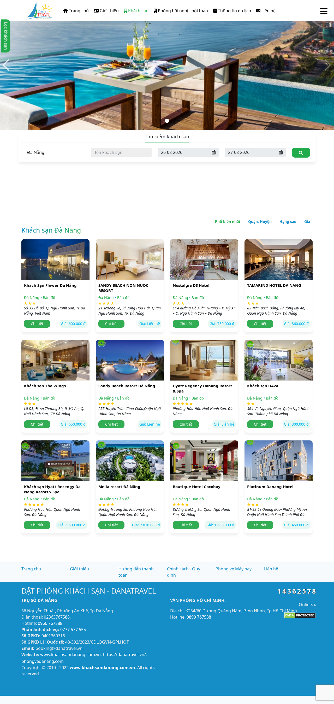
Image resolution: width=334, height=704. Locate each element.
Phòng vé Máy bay (234, 569)
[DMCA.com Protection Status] (300, 615)
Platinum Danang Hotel (270, 486)
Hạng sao (287, 221)
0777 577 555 (73, 629)
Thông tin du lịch (234, 11)
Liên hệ (268, 11)
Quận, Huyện (260, 221)
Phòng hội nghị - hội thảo (182, 11)
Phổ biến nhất (227, 221)
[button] (6, 65)
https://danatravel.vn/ (124, 654)
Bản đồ (49, 297)
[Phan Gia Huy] (39, 9)
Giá (307, 221)
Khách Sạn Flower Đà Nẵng (50, 285)
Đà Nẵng (31, 297)
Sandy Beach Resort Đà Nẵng (126, 385)
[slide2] (167, 64)
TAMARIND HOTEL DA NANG (274, 285)
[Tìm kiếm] (301, 153)
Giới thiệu (109, 11)
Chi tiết (37, 323)
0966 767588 (50, 623)
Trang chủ (78, 11)
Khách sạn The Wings (45, 385)
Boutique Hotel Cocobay (196, 486)
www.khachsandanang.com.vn (70, 654)
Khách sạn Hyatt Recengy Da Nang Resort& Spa (52, 489)
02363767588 (57, 617)
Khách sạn (137, 11)
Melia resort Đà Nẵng (119, 486)
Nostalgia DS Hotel (191, 285)
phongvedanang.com (42, 661)
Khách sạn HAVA (262, 385)
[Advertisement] (167, 169)
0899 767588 (199, 617)
